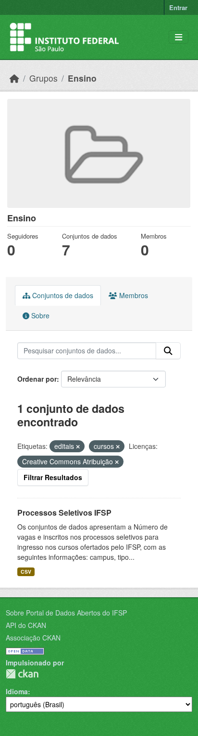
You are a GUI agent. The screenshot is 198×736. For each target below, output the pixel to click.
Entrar (178, 7)
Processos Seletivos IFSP (64, 512)
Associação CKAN (33, 637)
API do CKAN (26, 625)
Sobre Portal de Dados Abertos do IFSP (66, 612)
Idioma (17, 691)
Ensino (82, 78)
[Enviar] (168, 351)
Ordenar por (37, 379)
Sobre (39, 315)
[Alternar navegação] (178, 37)
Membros (132, 295)
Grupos (43, 78)
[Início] (14, 78)
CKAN (22, 674)
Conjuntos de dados (61, 295)
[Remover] (78, 446)
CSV (26, 571)
